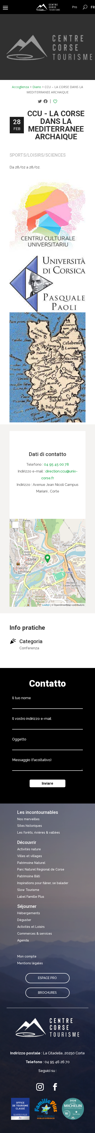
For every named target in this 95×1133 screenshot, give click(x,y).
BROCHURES (47, 992)
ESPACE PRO (47, 978)
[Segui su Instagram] (40, 1086)
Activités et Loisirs (31, 926)
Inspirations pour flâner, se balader (42, 883)
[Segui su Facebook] (55, 1086)
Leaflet (45, 604)
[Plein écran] (15, 524)
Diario (36, 87)
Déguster (24, 920)
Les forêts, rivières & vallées (38, 832)
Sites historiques (29, 825)
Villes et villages (29, 856)
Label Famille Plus (30, 896)
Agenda (23, 940)
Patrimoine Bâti (28, 876)
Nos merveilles (28, 819)
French (93, 7)
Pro (74, 7)
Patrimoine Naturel (31, 863)
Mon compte (26, 956)
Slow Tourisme (28, 890)
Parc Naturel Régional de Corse (40, 869)
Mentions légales (30, 963)
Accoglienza (20, 87)
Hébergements (28, 913)
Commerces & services (34, 933)
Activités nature (29, 849)
